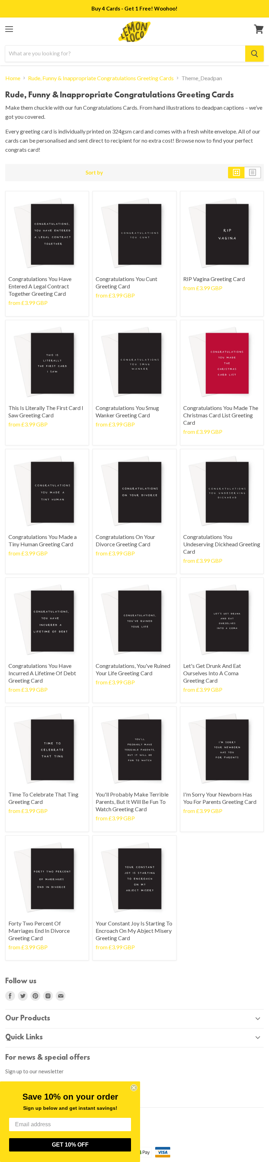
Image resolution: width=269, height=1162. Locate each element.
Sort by (94, 173)
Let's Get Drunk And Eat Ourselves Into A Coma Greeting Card (212, 673)
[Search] (254, 54)
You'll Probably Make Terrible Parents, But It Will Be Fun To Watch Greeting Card (132, 801)
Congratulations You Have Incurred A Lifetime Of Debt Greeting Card (42, 673)
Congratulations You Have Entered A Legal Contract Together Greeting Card (39, 286)
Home (12, 78)
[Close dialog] (133, 1087)
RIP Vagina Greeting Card (214, 278)
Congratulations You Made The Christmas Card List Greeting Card (220, 415)
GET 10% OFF (70, 1145)
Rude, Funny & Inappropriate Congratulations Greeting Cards (101, 78)
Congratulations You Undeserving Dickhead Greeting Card (221, 544)
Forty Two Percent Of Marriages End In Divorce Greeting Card (39, 930)
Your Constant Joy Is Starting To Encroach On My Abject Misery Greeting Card (134, 930)
